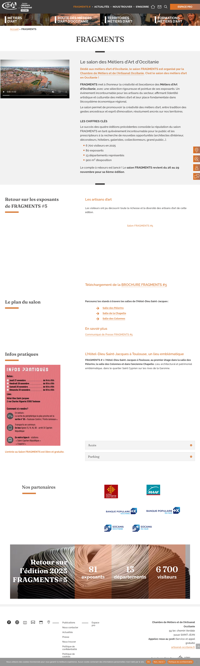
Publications (68, 622)
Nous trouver (69, 641)
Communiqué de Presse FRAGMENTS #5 (109, 334)
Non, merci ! (159, 662)
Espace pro (95, 623)
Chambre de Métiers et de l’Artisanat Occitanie (112, 73)
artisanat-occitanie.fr (183, 647)
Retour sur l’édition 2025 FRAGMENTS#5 (40, 571)
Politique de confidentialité (69, 647)
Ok (148, 662)
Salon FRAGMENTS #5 (140, 225)
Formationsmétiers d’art (170, 19)
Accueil (14, 29)
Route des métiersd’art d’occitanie (75, 19)
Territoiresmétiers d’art (119, 19)
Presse (65, 637)
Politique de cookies (68, 655)
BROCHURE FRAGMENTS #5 (144, 285)
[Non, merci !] (196, 662)
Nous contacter (70, 627)
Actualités (67, 632)
